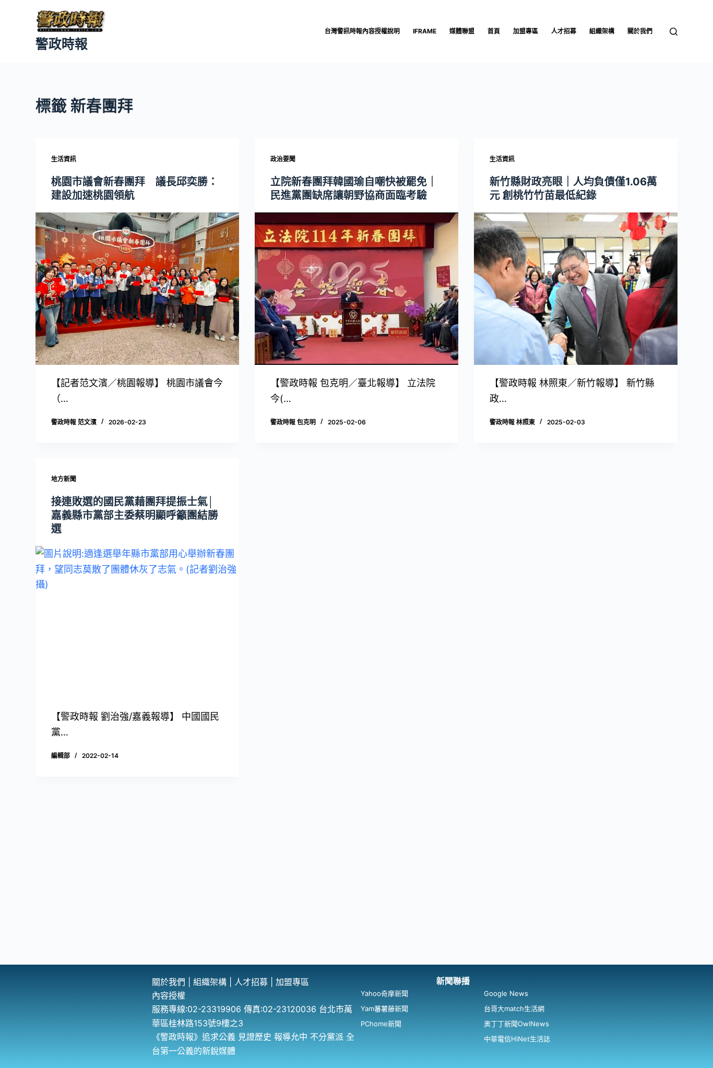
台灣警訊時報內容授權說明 (362, 31)
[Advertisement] (356, 886)
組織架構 (601, 31)
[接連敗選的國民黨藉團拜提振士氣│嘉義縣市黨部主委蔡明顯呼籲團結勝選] (137, 622)
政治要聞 (282, 159)
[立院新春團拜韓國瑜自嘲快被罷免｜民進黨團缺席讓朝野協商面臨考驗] (356, 288)
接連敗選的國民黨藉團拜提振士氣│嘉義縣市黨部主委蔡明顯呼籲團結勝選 (134, 515)
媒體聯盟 (461, 31)
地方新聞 (63, 479)
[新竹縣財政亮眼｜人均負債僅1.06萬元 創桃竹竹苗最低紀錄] (576, 288)
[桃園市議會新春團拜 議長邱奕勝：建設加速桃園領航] (137, 288)
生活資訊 (63, 159)
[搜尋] (674, 31)
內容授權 (168, 995)
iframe (424, 31)
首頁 (494, 31)
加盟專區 (525, 31)
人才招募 (563, 31)
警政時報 (61, 44)
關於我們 (639, 31)
